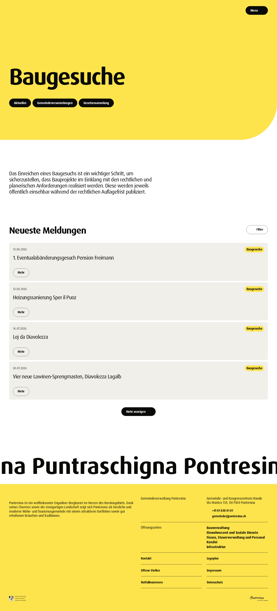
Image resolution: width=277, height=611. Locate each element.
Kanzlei (212, 542)
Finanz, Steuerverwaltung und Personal (236, 537)
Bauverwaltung (218, 527)
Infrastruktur (216, 547)
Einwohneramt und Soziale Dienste (232, 532)
